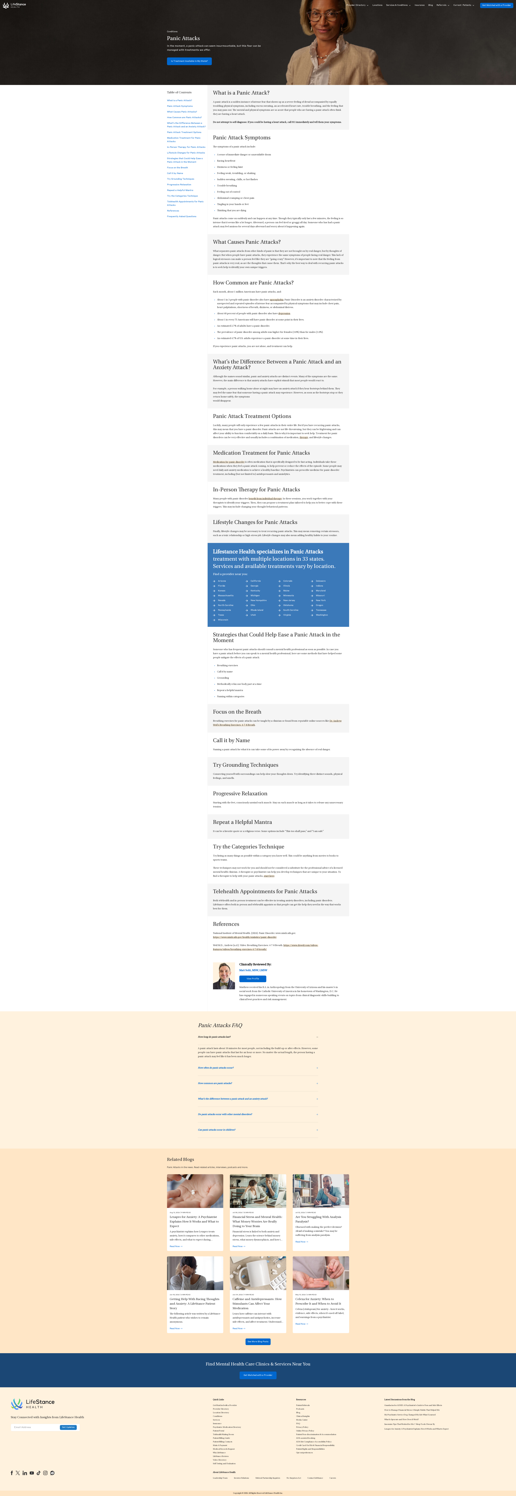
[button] (356, 5)
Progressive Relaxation (179, 185)
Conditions (172, 32)
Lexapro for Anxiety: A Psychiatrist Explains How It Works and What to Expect (416, 1429)
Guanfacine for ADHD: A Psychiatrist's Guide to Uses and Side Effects (413, 1405)
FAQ (298, 1424)
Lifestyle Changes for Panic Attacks (186, 153)
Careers (332, 1478)
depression (284, 313)
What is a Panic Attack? (179, 101)
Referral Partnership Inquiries (268, 1478)
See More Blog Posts (258, 1342)
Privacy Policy (302, 1427)
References (173, 211)
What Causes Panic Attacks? (182, 112)
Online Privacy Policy (305, 1431)
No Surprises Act (294, 1478)
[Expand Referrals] (448, 5)
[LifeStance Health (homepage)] (14, 5)
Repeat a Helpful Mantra (180, 190)
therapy (304, 437)
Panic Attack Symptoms (180, 106)
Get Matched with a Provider (496, 5)
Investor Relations (241, 1478)
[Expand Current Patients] (473, 5)
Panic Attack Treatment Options (184, 132)
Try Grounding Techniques (180, 179)
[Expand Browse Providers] (367, 5)
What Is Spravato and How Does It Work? (401, 1420)
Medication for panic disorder (229, 462)
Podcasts (300, 1409)
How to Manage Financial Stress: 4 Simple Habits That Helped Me (412, 1410)
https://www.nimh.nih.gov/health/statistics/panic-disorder (245, 937)
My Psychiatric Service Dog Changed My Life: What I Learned (410, 1415)
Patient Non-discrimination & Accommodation (316, 1435)
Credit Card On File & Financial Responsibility (315, 1445)
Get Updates (68, 1427)
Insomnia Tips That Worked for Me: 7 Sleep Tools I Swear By (409, 1424)
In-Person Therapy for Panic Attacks (186, 147)
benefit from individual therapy (265, 499)
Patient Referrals (303, 1405)
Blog (298, 1413)
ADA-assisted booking (305, 1438)
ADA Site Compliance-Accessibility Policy (313, 1442)
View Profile (253, 979)
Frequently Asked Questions (181, 217)
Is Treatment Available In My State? (189, 61)
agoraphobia (276, 300)
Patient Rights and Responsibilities (310, 1449)
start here (269, 876)
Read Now (175, 1247)
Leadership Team (220, 1478)
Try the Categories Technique (182, 196)
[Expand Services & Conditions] (409, 5)
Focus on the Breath (177, 168)
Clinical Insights (303, 1416)
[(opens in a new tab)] (12, 1473)
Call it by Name (175, 173)
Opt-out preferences (304, 1453)
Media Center (301, 1420)
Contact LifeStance (315, 1478)
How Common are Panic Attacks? (184, 118)
